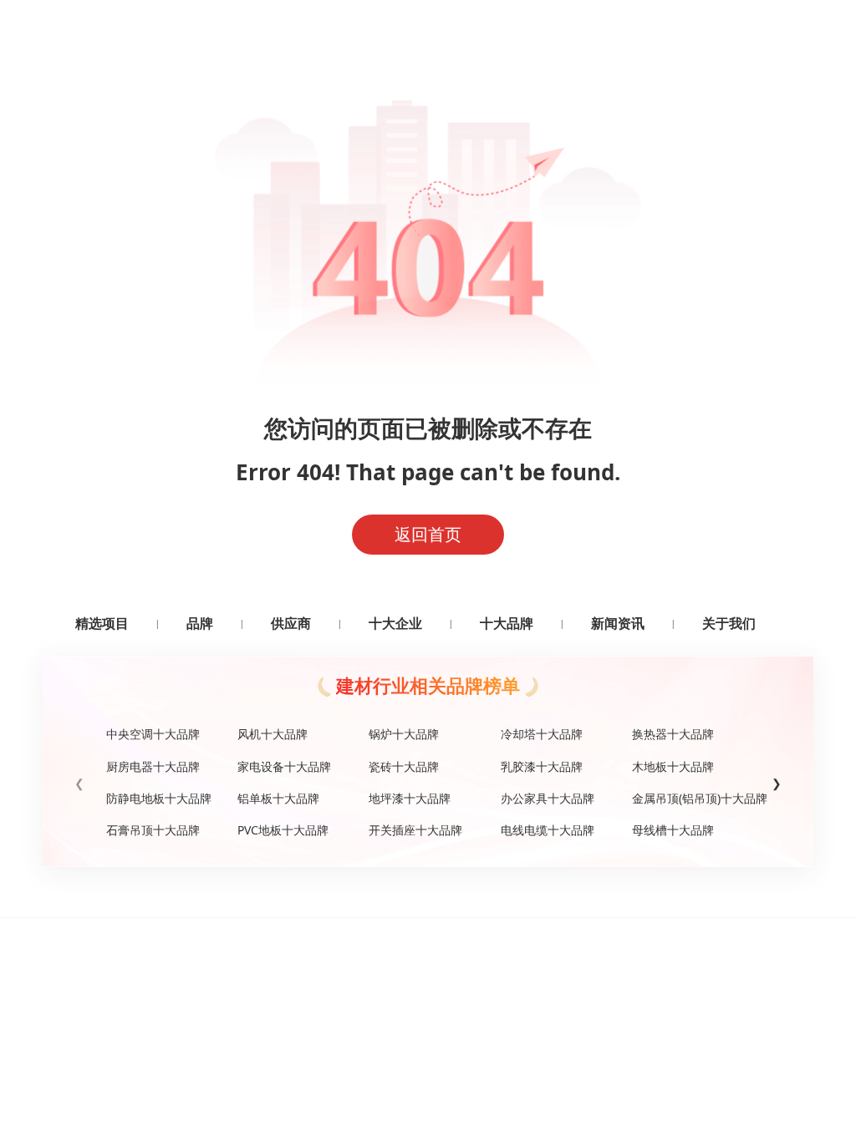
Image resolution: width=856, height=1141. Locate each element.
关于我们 (729, 623)
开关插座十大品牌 (415, 830)
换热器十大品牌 (673, 734)
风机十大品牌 (272, 734)
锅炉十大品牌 (404, 734)
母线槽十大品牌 (673, 830)
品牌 (199, 623)
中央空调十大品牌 (153, 734)
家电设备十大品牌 (284, 766)
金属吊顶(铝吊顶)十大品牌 (691, 798)
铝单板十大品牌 (278, 798)
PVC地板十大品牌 (283, 830)
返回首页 (428, 534)
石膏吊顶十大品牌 (153, 830)
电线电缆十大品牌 (547, 830)
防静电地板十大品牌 (158, 798)
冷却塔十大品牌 (542, 734)
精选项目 (102, 623)
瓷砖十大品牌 (404, 766)
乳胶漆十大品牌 (542, 766)
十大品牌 (506, 623)
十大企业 (395, 623)
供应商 (291, 623)
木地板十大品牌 (673, 766)
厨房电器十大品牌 (153, 766)
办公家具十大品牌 (547, 798)
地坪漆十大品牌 (410, 798)
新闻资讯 (618, 623)
